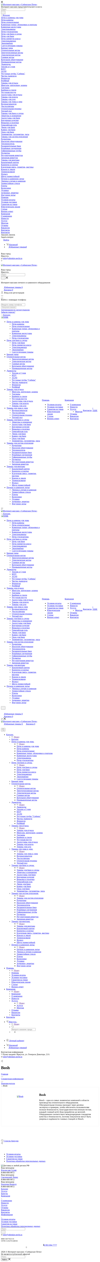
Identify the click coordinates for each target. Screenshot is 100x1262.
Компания (15, 994)
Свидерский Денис (9, 1177)
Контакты (5, 1212)
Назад (16, 737)
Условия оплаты (8, 1219)
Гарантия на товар (9, 1224)
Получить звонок (8, 307)
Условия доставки (9, 1221)
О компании (6, 1200)
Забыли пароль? (8, 312)
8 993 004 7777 (50, 1245)
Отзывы (4, 1207)
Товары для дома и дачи (27, 854)
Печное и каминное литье (28, 949)
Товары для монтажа (26, 926)
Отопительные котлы (26, 788)
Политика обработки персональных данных (20, 1226)
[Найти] (3, 12)
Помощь (15, 973)
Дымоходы (21, 807)
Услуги (20, 1005)
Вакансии (5, 1210)
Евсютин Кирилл (9, 1184)
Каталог (15, 739)
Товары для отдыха (25, 830)
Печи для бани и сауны (27, 767)
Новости (5, 1203)
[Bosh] (20, 1096)
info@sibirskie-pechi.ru (12, 258)
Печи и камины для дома (28, 746)
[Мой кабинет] (2, 711)
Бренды (4, 1193)
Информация (7, 1214)
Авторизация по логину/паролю (15, 310)
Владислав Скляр (9, 1170)
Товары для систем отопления (30, 898)
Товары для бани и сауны (28, 870)
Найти (4, 1260)
